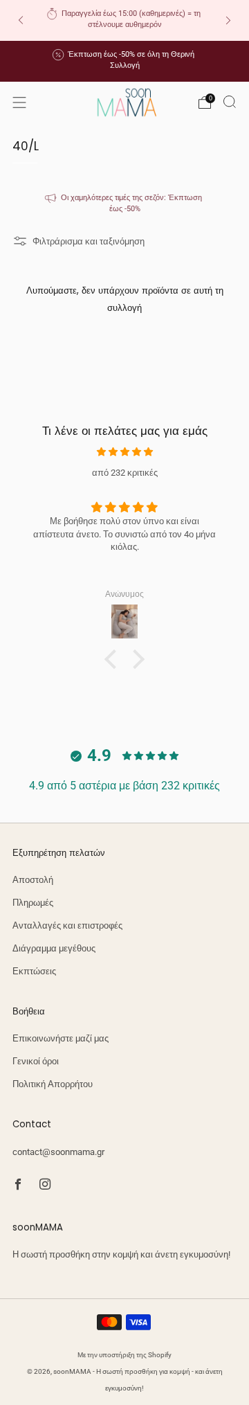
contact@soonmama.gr (58, 1152)
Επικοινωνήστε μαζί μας (60, 1038)
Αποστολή (32, 880)
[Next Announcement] (228, 20)
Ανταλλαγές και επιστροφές (67, 925)
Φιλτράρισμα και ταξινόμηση (89, 241)
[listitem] (124, 20)
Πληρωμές (32, 902)
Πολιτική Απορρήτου (52, 1084)
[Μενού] (19, 102)
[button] (114, 658)
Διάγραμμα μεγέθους (53, 948)
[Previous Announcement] (20, 20)
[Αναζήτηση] (230, 102)
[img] (124, 452)
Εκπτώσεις (34, 971)
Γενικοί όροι (35, 1061)
